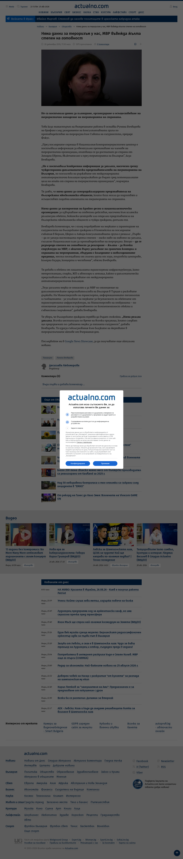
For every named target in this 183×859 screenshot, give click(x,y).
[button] (91, 428)
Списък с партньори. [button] (84, 442)
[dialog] (91, 429)
